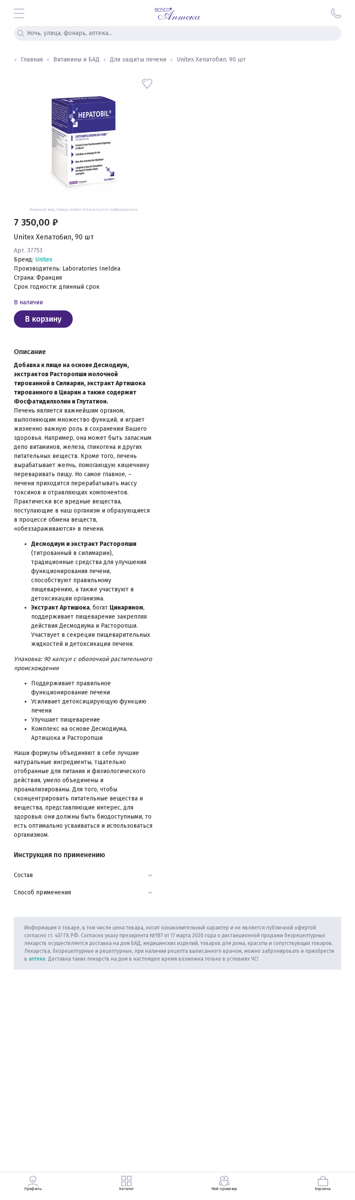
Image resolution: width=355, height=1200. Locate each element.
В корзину (43, 319)
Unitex (43, 259)
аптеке (37, 959)
